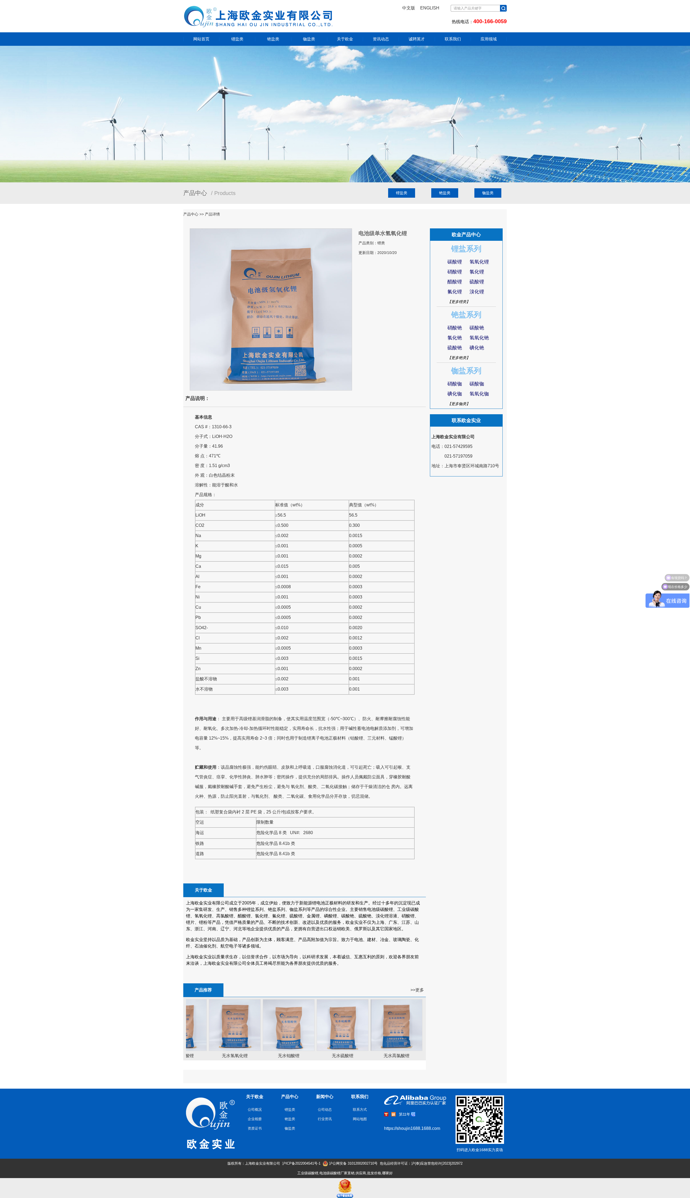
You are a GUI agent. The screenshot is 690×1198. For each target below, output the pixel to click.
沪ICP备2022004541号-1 (301, 1163)
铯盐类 (273, 39)
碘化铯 (477, 347)
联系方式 (360, 1110)
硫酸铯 (454, 347)
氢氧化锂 (479, 261)
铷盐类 (309, 39)
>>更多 (417, 990)
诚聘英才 (417, 39)
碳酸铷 (477, 383)
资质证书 (255, 1128)
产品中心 (289, 1096)
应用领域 (489, 39)
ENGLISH (429, 8)
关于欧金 (345, 39)
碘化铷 (454, 393)
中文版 (408, 8)
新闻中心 (324, 1096)
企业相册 (255, 1119)
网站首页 (201, 39)
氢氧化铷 (479, 393)
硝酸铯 (454, 327)
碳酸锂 (454, 261)
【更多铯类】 (458, 358)
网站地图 (360, 1119)
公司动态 (325, 1110)
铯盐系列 (466, 315)
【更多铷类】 (458, 404)
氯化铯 (454, 337)
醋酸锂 (454, 281)
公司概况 (255, 1110)
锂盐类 (237, 39)
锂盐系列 (466, 249)
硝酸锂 (454, 271)
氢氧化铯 (479, 337)
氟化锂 (454, 291)
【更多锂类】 (458, 302)
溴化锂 (477, 291)
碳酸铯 (477, 327)
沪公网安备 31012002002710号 (353, 1163)
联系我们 (453, 39)
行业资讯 (325, 1119)
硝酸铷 (454, 383)
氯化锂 (477, 271)
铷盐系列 (466, 371)
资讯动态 (381, 39)
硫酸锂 (477, 281)
